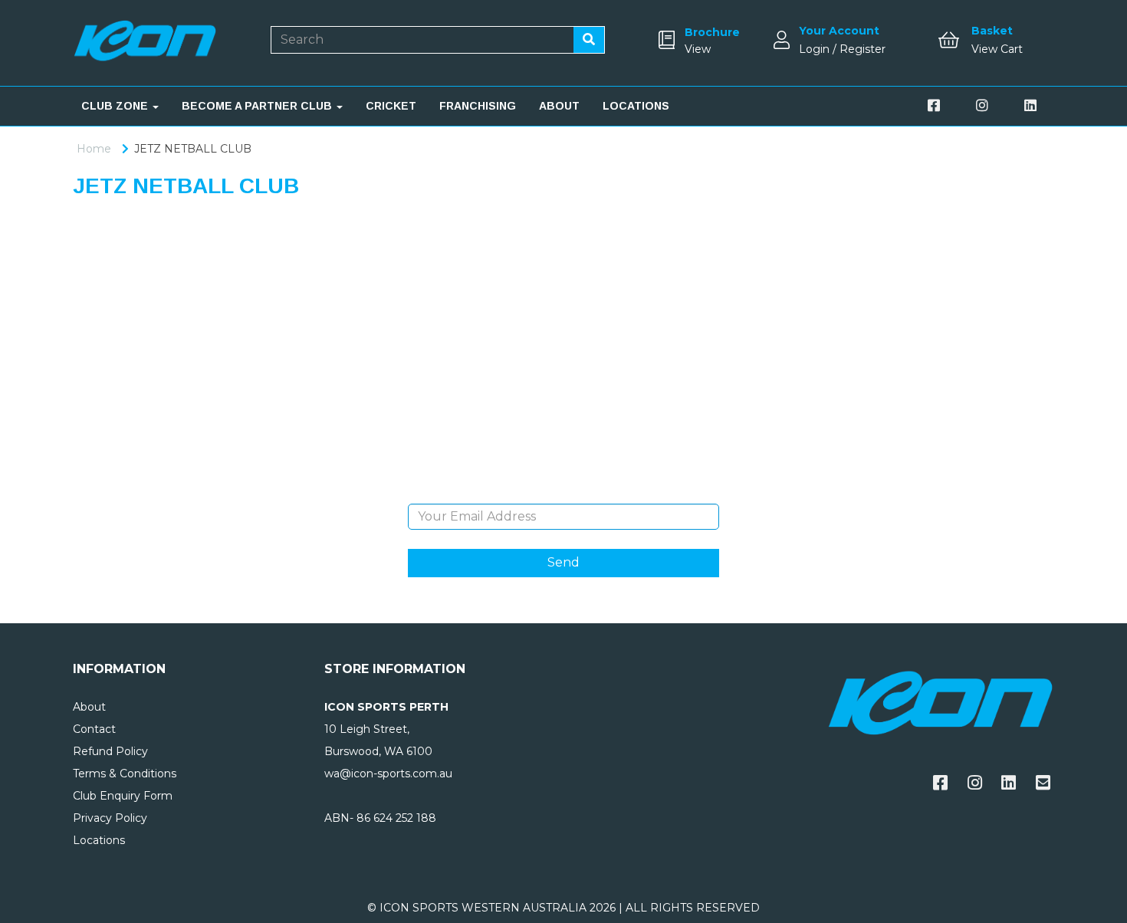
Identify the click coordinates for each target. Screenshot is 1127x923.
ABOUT (559, 106)
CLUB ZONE (116, 106)
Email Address (563, 492)
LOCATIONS (636, 106)
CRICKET (391, 106)
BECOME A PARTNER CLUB (258, 106)
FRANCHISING (477, 106)
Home (94, 149)
